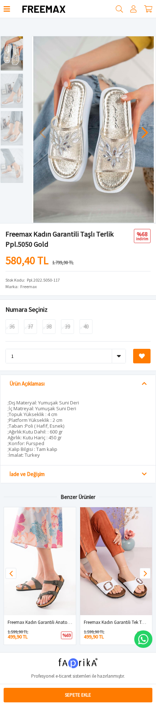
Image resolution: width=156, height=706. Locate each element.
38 (49, 326)
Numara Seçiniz (26, 309)
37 (30, 326)
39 (67, 326)
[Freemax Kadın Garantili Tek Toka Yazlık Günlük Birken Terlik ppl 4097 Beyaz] (116, 561)
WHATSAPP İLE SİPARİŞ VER (143, 639)
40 (86, 326)
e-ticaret (63, 676)
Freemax (28, 286)
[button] (144, 129)
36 (12, 326)
